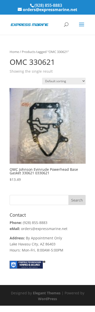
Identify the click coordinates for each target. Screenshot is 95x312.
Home (14, 51)
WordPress (47, 298)
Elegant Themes (47, 293)
